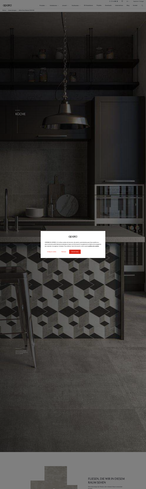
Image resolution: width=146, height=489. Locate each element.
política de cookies (94, 246)
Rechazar (64, 251)
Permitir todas (74, 251)
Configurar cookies (51, 251)
